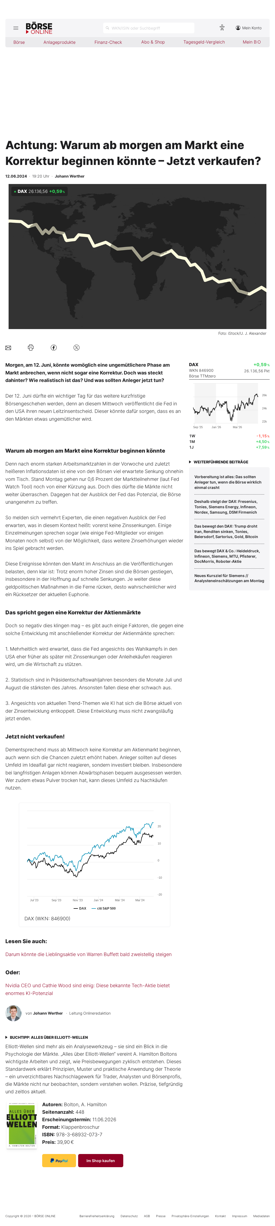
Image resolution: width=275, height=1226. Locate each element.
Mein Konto (252, 28)
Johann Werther (48, 1013)
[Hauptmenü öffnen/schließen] (15, 28)
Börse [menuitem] (19, 42)
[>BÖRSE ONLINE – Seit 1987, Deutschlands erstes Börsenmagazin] (39, 28)
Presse (160, 1216)
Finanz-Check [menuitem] (108, 42)
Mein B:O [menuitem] (252, 42)
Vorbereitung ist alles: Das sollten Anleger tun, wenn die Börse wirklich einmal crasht (228, 481)
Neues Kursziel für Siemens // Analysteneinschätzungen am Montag (229, 578)
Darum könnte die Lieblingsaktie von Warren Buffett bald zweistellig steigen (88, 954)
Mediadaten (261, 1216)
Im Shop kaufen (100, 1160)
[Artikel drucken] (31, 347)
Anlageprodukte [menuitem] (59, 42)
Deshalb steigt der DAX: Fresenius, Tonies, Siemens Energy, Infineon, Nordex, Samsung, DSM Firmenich (226, 506)
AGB (147, 1216)
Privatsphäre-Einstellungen (190, 1216)
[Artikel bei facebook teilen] (54, 347)
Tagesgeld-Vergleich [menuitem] (204, 42)
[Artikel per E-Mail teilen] (8, 347)
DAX (47, 918)
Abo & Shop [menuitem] (153, 42)
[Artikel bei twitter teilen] (76, 347)
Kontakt (220, 1216)
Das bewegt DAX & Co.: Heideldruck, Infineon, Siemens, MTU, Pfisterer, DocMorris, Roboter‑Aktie (227, 556)
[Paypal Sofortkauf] (59, 1160)
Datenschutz (129, 1216)
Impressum (239, 1216)
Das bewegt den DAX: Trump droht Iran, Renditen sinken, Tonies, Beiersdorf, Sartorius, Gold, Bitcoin (226, 531)
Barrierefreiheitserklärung (96, 1216)
